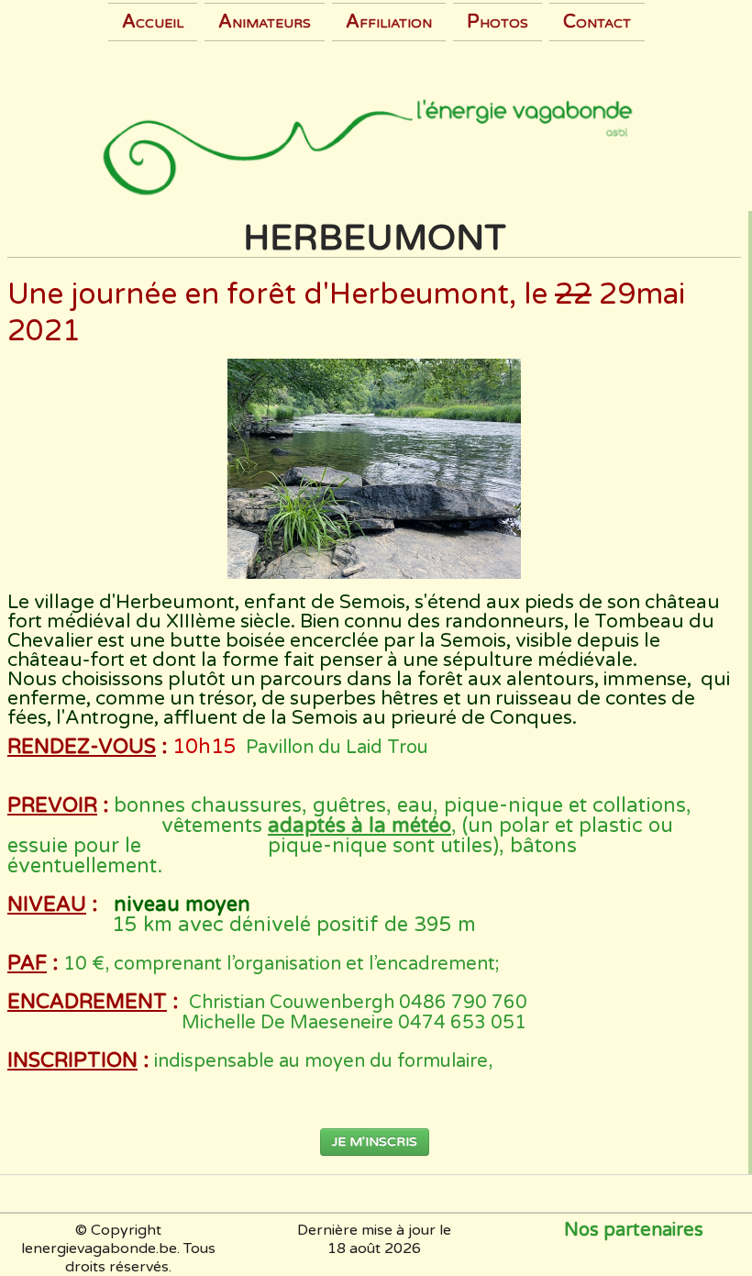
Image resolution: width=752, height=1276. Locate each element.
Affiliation (389, 22)
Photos (497, 22)
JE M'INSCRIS (374, 1141)
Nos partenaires (633, 1230)
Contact (597, 22)
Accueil (152, 22)
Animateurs (264, 22)
